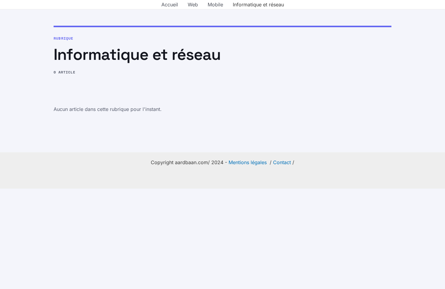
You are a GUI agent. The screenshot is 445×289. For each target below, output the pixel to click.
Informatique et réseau (258, 5)
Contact (282, 162)
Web (193, 5)
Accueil (169, 5)
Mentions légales (248, 162)
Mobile (215, 5)
